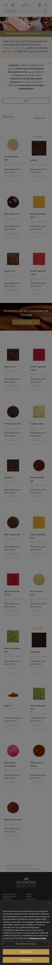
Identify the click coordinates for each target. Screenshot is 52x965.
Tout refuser (26, 952)
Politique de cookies (37, 938)
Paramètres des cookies (26, 944)
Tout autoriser (26, 960)
